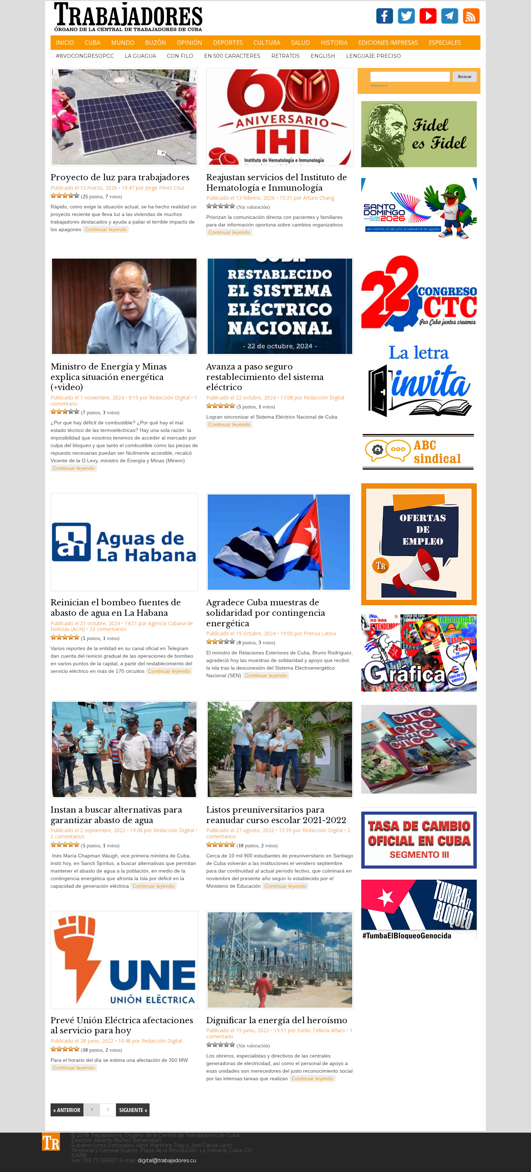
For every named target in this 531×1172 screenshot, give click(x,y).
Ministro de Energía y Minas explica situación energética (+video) (109, 377)
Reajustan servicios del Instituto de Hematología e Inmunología (276, 183)
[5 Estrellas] (76, 195)
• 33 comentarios (106, 629)
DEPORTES (228, 43)
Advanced (378, 85)
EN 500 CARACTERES (232, 56)
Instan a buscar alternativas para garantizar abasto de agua (116, 815)
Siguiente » (133, 1109)
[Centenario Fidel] (419, 164)
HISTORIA (334, 43)
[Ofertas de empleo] (419, 544)
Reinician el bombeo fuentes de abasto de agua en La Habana (116, 608)
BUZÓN (155, 43)
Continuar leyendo (106, 229)
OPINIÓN (189, 43)
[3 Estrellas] (65, 195)
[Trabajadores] (51, 1142)
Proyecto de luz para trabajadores (120, 177)
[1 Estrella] (53, 195)
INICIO (65, 43)
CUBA (92, 43)
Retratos (285, 56)
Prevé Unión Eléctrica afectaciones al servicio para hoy (122, 1026)
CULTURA (267, 43)
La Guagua (140, 56)
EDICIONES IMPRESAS (388, 43)
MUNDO (122, 43)
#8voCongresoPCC (85, 56)
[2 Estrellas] (59, 195)
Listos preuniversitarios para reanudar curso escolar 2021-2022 (276, 815)
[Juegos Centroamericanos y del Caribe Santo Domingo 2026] (419, 241)
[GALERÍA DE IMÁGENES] (419, 689)
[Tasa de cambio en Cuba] (419, 866)
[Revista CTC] (419, 793)
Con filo (180, 56)
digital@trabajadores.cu (167, 1160)
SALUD (300, 43)
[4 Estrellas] (71, 195)
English (323, 56)
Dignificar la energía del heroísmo (276, 1020)
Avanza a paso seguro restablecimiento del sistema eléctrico (265, 377)
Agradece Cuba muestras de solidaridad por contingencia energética (265, 613)
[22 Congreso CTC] (419, 329)
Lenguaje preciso (373, 56)
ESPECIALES (445, 43)
